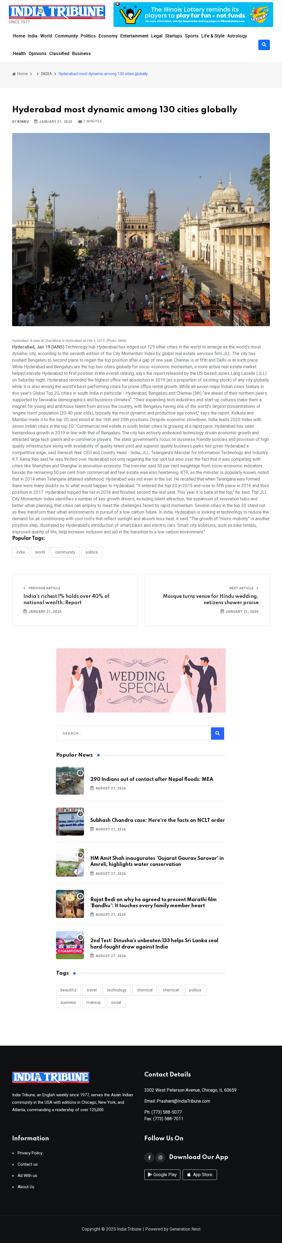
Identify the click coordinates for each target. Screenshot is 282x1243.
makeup (93, 1002)
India (32, 36)
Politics (88, 36)
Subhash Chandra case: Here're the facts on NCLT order (157, 820)
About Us (26, 1187)
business (68, 1002)
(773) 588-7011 (168, 1118)
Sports (192, 36)
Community (66, 36)
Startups (173, 36)
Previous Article (44, 588)
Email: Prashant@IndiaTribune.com (177, 1101)
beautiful (68, 990)
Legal (156, 36)
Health (19, 53)
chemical (145, 990)
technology (116, 990)
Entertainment (134, 36)
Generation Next (185, 1229)
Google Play (164, 1174)
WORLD (40, 552)
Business (81, 53)
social (116, 1002)
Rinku (23, 122)
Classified (59, 53)
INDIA (46, 74)
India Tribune (129, 1229)
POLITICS (92, 552)
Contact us (28, 1164)
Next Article (241, 588)
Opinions (38, 53)
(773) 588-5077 (166, 1112)
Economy (108, 36)
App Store (202, 1174)
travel (92, 990)
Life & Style (212, 36)
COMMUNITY (65, 552)
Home (19, 36)
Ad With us (27, 1176)
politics (195, 990)
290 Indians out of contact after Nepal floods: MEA (151, 779)
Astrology (237, 36)
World (46, 36)
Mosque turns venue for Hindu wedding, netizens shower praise (211, 599)
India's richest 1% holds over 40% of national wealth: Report (66, 599)
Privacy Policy (30, 1153)
